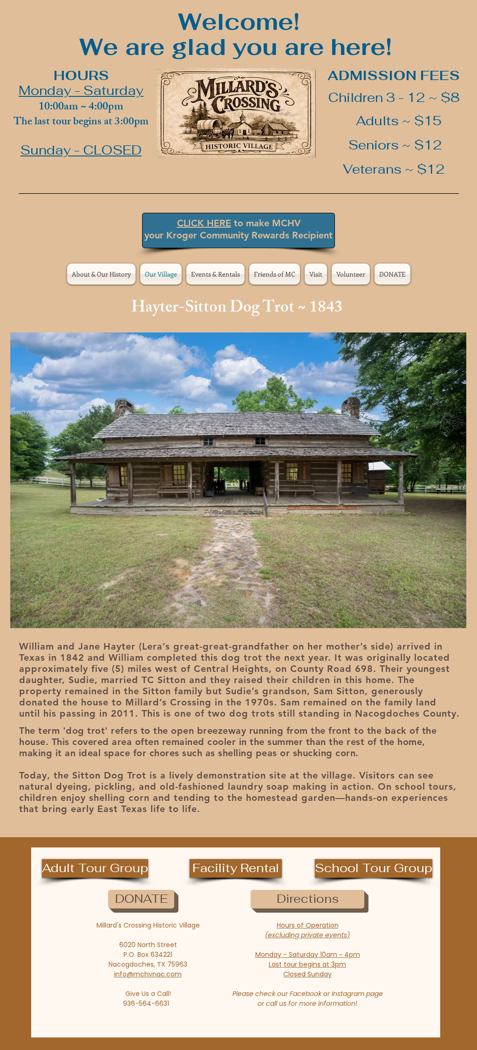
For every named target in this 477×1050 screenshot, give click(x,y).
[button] (238, 480)
